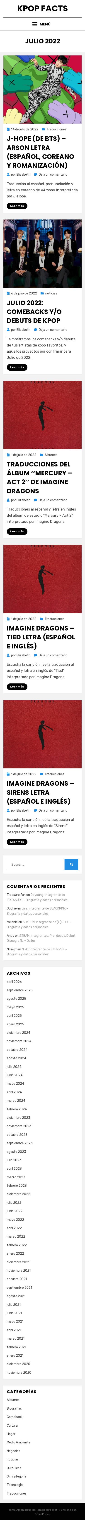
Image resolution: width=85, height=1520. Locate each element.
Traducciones (56, 129)
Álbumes (51, 455)
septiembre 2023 (20, 1143)
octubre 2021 (17, 1279)
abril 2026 (14, 982)
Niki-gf (12, 949)
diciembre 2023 (18, 1118)
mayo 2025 (15, 1007)
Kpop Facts (42, 8)
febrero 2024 (17, 1109)
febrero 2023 (17, 1186)
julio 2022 (14, 1203)
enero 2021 (15, 1356)
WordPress (42, 1514)
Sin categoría (16, 1476)
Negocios (13, 1451)
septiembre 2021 (19, 1288)
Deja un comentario (53, 175)
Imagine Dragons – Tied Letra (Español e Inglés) (41, 637)
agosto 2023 (16, 1152)
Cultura (12, 1426)
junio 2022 (14, 1211)
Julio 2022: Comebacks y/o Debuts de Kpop (34, 312)
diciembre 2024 (18, 1033)
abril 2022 (14, 1228)
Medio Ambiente (18, 1442)
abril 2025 (14, 1016)
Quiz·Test (14, 1468)
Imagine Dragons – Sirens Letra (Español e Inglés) (40, 792)
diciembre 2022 (18, 1194)
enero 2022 (15, 1254)
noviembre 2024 (19, 1041)
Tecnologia (15, 1485)
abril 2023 (14, 1169)
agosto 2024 (16, 1058)
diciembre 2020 (18, 1364)
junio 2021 (14, 1313)
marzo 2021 (15, 1339)
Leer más (17, 205)
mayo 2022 (15, 1220)
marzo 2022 (16, 1236)
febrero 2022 (17, 1245)
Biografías (14, 1408)
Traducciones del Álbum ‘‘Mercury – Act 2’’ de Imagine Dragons (39, 478)
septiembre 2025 (20, 990)
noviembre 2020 (19, 1373)
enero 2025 (15, 1024)
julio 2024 (14, 1067)
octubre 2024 (17, 1050)
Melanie (12, 922)
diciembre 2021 (18, 1262)
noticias (51, 293)
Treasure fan (16, 895)
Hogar (11, 1434)
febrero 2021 (16, 1347)
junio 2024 (14, 1075)
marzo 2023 (16, 1177)
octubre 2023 (17, 1135)
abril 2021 (14, 1330)
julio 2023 (14, 1160)
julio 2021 (14, 1305)
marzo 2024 (16, 1101)
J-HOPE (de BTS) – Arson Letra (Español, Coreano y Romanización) (40, 152)
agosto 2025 (16, 999)
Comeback (14, 1417)
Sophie (12, 908)
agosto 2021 (16, 1296)
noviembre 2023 (19, 1126)
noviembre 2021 (19, 1271)
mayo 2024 (15, 1084)
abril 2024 (14, 1092)
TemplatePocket (46, 1509)
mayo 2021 (15, 1321)
